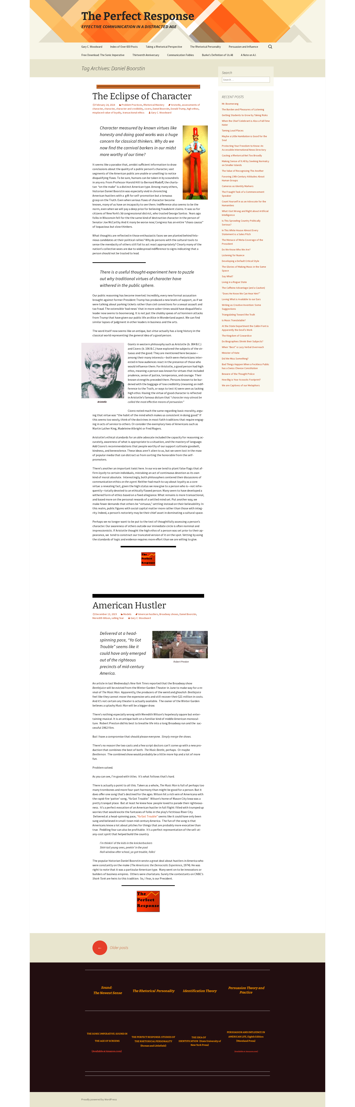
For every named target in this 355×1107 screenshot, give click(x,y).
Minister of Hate (230, 352)
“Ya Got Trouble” (147, 816)
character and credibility (129, 108)
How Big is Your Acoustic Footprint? (241, 379)
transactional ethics (133, 112)
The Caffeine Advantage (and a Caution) (243, 287)
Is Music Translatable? (234, 320)
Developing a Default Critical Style (240, 261)
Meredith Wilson (101, 618)
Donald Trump (178, 108)
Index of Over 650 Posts (124, 46)
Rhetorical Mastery (153, 104)
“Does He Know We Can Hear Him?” (241, 293)
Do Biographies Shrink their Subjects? (242, 341)
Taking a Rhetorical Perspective (164, 46)
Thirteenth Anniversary (145, 55)
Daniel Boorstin (161, 108)
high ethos (193, 108)
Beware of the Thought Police (238, 374)
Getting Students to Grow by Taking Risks (245, 115)
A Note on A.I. (248, 55)
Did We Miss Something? (235, 358)
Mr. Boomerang (230, 103)
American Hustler (129, 605)
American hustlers (148, 614)
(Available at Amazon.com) (106, 1051)
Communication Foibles (180, 55)
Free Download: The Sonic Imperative (102, 55)
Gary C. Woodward (91, 46)
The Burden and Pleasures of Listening (243, 109)
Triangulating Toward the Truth (238, 314)
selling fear (117, 618)
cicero (147, 108)
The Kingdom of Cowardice (237, 335)
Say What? (227, 276)
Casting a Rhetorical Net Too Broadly (242, 155)
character (109, 108)
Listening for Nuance (233, 255)
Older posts (112, 947)
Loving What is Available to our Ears (241, 299)
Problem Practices (132, 104)
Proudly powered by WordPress (99, 1099)
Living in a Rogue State (234, 282)
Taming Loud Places (233, 130)
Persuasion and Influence (243, 46)
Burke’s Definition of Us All (217, 55)
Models (127, 614)
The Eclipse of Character (142, 96)
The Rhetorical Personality (205, 46)
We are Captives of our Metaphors (241, 385)
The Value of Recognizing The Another (243, 170)
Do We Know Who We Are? (236, 249)
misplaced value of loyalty (106, 112)
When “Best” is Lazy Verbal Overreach (243, 347)
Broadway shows (168, 614)
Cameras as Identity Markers (237, 186)
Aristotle (176, 104)
